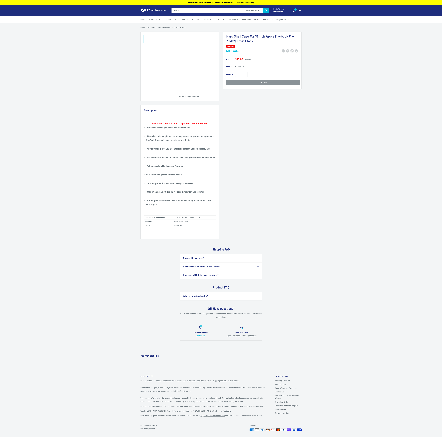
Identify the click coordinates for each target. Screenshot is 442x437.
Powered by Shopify (147, 429)
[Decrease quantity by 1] (237, 74)
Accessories (169, 19)
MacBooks (153, 19)
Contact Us (207, 19)
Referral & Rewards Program (286, 405)
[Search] (266, 10)
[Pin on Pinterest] (287, 50)
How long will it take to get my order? (201, 275)
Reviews (195, 19)
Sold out (263, 83)
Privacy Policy (280, 409)
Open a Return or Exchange (286, 388)
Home (142, 19)
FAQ (217, 19)
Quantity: (230, 74)
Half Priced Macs (233, 51)
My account (278, 11)
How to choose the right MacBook (276, 19)
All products (151, 27)
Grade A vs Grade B (230, 19)
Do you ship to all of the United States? (201, 266)
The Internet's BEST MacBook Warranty (287, 396)
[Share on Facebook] (283, 50)
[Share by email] (296, 50)
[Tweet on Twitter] (292, 50)
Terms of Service (282, 413)
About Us (184, 19)
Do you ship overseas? (193, 258)
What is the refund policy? (195, 296)
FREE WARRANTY (249, 19)
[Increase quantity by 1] (249, 74)
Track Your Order (281, 402)
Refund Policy (280, 384)
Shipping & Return (282, 380)
